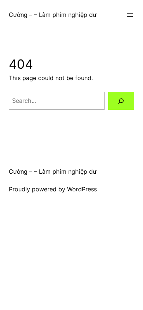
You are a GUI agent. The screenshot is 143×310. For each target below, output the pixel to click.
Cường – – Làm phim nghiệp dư (52, 14)
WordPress (82, 189)
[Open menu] (129, 15)
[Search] (121, 101)
